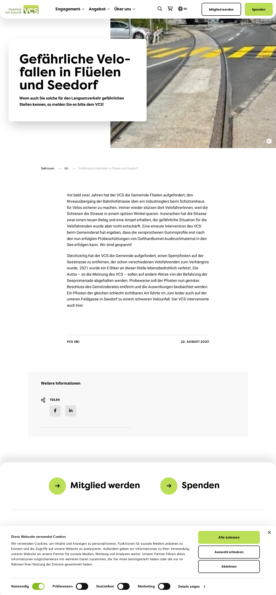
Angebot (97, 9)
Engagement (67, 9)
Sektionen (47, 168)
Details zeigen (189, 586)
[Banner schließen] (269, 532)
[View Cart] (170, 8)
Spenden (258, 9)
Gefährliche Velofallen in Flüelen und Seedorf (108, 168)
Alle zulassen (228, 537)
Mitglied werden (221, 9)
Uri (66, 168)
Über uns (122, 9)
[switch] (82, 586)
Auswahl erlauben (229, 552)
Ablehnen (229, 566)
